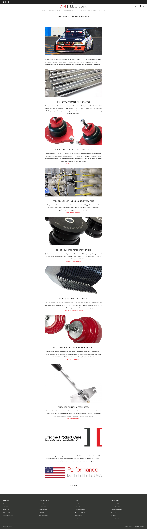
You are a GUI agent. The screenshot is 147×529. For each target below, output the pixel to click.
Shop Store (73, 485)
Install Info (41, 512)
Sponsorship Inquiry (116, 509)
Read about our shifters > (73, 418)
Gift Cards (113, 515)
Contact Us (42, 504)
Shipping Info (42, 507)
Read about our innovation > (73, 164)
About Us (102, 10)
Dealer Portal (78, 518)
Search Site (78, 507)
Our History (6, 507)
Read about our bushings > (73, 261)
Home (44, 10)
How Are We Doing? (44, 515)
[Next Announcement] (95, 2)
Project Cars (6, 509)
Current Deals (78, 515)
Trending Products (80, 512)
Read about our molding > (73, 212)
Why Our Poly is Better (87, 10)
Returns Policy (43, 509)
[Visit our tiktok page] (8, 2)
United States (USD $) (8, 526)
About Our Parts (70, 10)
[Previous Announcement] (52, 2)
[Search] (136, 6)
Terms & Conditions (8, 515)
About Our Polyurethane (117, 504)
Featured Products (80, 509)
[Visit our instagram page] (6, 2)
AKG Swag (114, 512)
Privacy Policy (6, 512)
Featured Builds (115, 518)
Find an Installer (115, 507)
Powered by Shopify (127, 526)
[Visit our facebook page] (3, 2)
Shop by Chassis (54, 10)
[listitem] (73, 2)
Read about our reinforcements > (73, 310)
